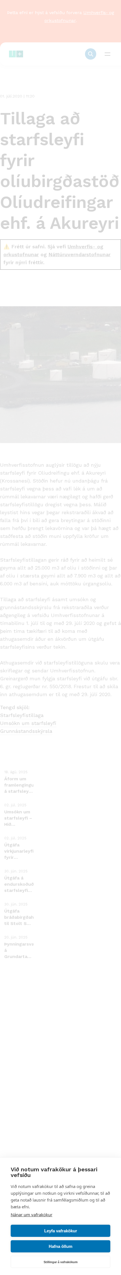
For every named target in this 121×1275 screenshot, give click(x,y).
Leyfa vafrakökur (60, 1230)
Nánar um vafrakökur (31, 1214)
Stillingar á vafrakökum (61, 1262)
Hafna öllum (60, 1246)
